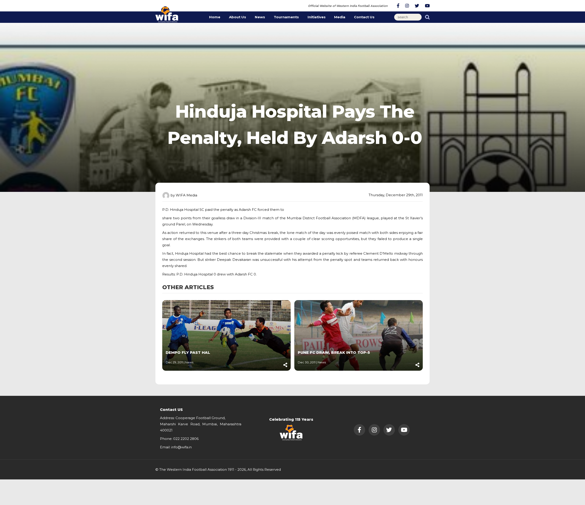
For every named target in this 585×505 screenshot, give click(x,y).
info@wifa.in (181, 447)
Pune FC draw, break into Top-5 (334, 352)
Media (339, 17)
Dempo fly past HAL (188, 352)
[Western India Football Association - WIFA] (166, 13)
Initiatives (317, 17)
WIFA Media (186, 195)
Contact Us (364, 17)
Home (214, 17)
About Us (237, 17)
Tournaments (286, 17)
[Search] (427, 17)
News (260, 17)
